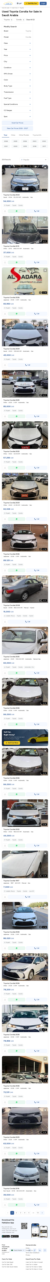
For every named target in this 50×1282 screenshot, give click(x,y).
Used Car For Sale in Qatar (34, 1267)
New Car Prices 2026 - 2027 (17, 128)
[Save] (45, 167)
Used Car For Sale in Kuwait (34, 1262)
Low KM (31, 891)
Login (43, 3)
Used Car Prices (17, 123)
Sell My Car (32, 3)
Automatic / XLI (29, 667)
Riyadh (8, 205)
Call (38, 211)
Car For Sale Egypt (7, 1262)
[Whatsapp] (16, 211)
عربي (20, 3)
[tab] (5, 135)
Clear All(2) (30, 20)
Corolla (20, 205)
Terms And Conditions (32, 1253)
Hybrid (31, 616)
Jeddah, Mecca (10, 616)
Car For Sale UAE (7, 1264)
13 (38, 1213)
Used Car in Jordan (31, 1264)
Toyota (14, 205)
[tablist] (25, 135)
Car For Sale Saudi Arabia (10, 1267)
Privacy (28, 1255)
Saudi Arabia (18, 1250)
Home (27, 1248)
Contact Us (29, 1250)
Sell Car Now (13, 743)
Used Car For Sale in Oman (34, 1269)
